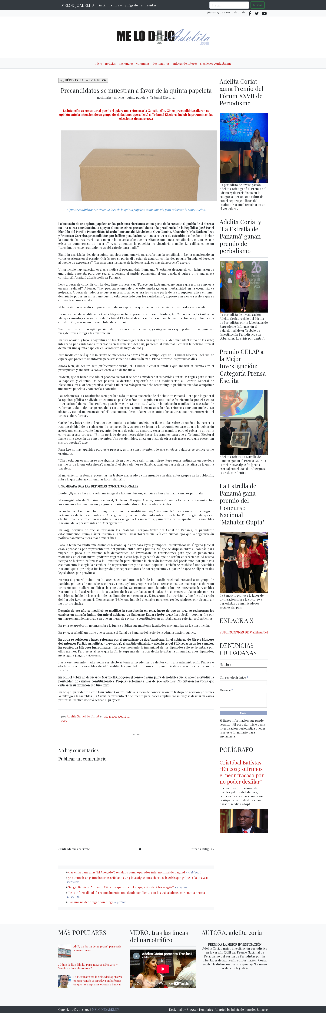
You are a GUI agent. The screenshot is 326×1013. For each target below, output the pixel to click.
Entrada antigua (201, 849)
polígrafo (131, 5)
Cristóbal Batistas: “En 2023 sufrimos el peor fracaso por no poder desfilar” (242, 772)
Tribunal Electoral (162, 97)
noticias (110, 63)
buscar (257, 5)
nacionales (126, 63)
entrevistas (148, 5)
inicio (102, 5)
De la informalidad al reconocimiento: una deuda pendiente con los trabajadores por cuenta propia (136, 893)
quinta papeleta (138, 97)
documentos (160, 63)
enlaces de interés (184, 63)
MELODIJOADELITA (78, 5)
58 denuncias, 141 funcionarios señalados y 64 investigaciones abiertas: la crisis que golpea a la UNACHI (138, 878)
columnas (142, 63)
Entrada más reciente (75, 849)
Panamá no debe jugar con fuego (91, 902)
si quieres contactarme (215, 63)
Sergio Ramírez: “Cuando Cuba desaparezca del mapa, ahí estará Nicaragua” (121, 887)
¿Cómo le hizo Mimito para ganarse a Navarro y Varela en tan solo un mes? (88, 966)
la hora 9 (115, 5)
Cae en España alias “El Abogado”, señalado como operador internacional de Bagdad (126, 872)
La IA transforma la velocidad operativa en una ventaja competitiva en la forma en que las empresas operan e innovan (97, 980)
